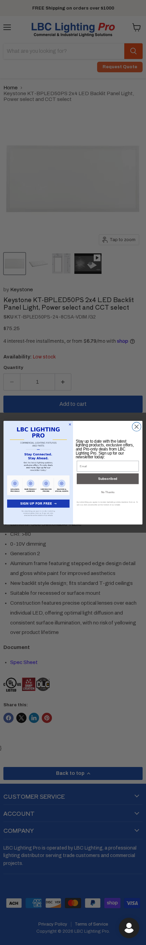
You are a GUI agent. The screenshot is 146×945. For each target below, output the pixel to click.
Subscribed (107, 479)
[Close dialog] (136, 426)
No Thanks (107, 491)
